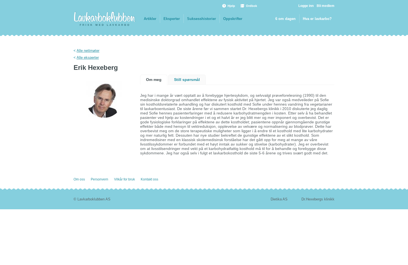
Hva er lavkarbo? (317, 19)
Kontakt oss (149, 179)
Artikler (150, 19)
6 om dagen (285, 19)
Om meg (154, 79)
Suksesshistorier (201, 19)
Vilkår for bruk (124, 179)
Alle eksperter (88, 57)
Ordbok (251, 5)
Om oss (79, 179)
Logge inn (306, 6)
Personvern (99, 179)
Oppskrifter (232, 19)
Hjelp (231, 5)
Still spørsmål (187, 79)
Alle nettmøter (88, 51)
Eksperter (171, 19)
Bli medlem (325, 6)
